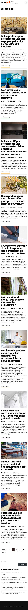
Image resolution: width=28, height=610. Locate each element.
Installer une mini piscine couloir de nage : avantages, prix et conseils (13, 465)
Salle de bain (21, 421)
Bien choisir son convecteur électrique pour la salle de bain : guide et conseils (13, 414)
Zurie (2, 364)
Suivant (4, 552)
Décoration (21, 50)
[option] (14, 607)
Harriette (3, 50)
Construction (19, 364)
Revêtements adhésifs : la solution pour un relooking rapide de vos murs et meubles (14, 249)
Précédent (4, 550)
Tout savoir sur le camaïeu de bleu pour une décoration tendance (13, 93)
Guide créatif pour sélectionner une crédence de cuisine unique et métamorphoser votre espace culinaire (13, 148)
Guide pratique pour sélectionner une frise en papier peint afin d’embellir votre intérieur (13, 41)
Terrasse (20, 207)
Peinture (20, 101)
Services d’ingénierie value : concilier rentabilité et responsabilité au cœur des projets (13, 356)
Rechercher (4, 562)
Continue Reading (5, 65)
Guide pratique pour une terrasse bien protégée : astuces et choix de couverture (13, 199)
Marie (2, 256)
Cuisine (20, 157)
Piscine (19, 472)
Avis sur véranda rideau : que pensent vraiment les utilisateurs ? (12, 301)
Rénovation (19, 256)
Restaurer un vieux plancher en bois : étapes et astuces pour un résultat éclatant (11, 518)
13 (23, 550)
